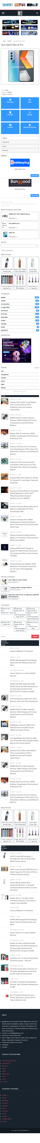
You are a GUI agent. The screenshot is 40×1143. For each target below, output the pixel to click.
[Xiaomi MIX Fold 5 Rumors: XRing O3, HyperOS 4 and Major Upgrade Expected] (4, 476)
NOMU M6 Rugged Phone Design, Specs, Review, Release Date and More (23, 662)
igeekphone (25, 1130)
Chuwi (4, 1098)
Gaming (19, 324)
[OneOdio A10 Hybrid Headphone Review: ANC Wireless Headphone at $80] (4, 981)
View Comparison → (13, 582)
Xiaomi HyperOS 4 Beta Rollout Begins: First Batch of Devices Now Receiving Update (24, 537)
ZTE (2, 371)
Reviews (5, 150)
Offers (5, 138)
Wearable (19, 317)
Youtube (4, 1047)
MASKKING (5, 1074)
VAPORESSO (6, 1063)
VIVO (19, 210)
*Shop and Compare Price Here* (12, 1042)
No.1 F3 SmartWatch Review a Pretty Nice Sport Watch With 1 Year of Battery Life (23, 997)
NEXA (4, 1071)
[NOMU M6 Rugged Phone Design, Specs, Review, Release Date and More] (4, 659)
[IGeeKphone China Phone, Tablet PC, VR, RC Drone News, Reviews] (20, 13)
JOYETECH (19, 330)
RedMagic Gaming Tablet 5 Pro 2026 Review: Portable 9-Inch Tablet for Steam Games (22, 727)
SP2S (3, 1076)
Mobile (9, 92)
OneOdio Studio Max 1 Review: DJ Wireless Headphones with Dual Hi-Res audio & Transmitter (23, 971)
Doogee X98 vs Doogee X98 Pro (21, 587)
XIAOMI (3, 396)
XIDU (2, 384)
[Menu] (3, 13)
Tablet (19, 301)
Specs (5, 146)
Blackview (5, 1100)
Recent (3, 846)
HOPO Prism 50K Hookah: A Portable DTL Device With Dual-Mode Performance (22, 858)
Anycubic (5, 1111)
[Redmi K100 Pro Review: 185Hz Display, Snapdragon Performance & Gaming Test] (4, 432)
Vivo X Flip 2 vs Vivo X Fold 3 (17, 580)
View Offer (34, 175)
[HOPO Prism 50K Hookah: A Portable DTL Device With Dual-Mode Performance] (4, 855)
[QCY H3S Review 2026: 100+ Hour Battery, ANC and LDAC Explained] (4, 698)
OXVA (4, 1068)
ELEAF (19, 327)
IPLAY (4, 1079)
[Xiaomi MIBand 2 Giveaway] (4, 650)
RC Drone (19, 314)
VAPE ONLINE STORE (9, 1061)
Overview (6, 142)
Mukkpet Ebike (6, 1119)
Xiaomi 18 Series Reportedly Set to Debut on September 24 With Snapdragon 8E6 (24, 509)
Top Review (5, 643)
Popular (4, 641)
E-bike (19, 320)
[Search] (37, 13)
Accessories (19, 304)
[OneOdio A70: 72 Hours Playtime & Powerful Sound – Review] (4, 957)
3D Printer (19, 311)
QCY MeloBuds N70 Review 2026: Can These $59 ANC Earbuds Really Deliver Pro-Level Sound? (24, 740)
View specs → (13, 218)
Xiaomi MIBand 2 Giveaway (21, 651)
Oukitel (4, 1116)
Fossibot (5, 1103)
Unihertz (4, 1106)
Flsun (4, 1108)
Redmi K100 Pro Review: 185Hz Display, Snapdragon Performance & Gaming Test (24, 435)
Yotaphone (5, 374)
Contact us (5, 1033)
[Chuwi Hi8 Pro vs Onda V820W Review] (4, 672)
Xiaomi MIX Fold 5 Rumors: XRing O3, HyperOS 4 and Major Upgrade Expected (24, 480)
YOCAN (3, 378)
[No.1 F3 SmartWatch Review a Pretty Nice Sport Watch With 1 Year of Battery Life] (4, 994)
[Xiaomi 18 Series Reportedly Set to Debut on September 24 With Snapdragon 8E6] (4, 505)
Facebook (5, 1045)
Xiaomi (3, 388)
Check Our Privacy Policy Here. (11, 1035)
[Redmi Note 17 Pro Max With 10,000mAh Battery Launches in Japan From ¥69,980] (4, 897)
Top (2, 850)
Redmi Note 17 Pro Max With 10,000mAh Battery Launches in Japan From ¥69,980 (23, 900)
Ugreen (4, 1121)
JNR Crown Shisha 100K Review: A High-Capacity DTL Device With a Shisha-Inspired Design (24, 871)
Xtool (3, 381)
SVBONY (5, 1095)
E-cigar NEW (19, 307)
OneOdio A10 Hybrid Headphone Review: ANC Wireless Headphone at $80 (24, 984)
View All (37, 368)
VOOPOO (5, 1066)
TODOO (4, 1082)
